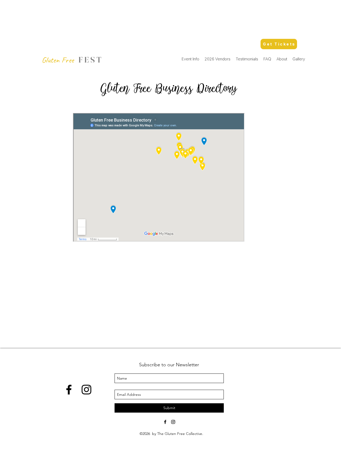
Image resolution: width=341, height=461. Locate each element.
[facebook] (68, 389)
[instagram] (86, 389)
